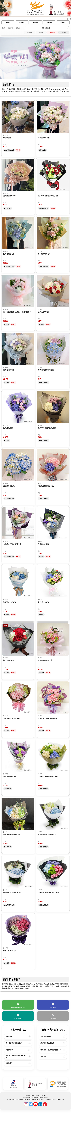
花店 (3, 28)
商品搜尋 (35, 22)
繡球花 (18, 28)
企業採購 (62, 22)
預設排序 (64, 32)
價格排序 (29, 32)
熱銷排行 (52, 32)
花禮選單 (8, 22)
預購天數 (41, 32)
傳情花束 (10, 28)
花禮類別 (21, 22)
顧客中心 (49, 22)
